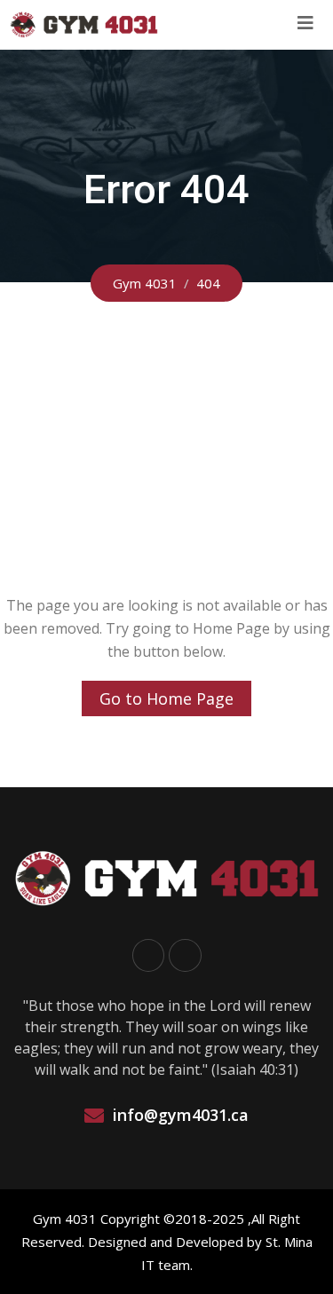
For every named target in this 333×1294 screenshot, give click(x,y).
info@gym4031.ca (181, 1114)
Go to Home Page (166, 698)
